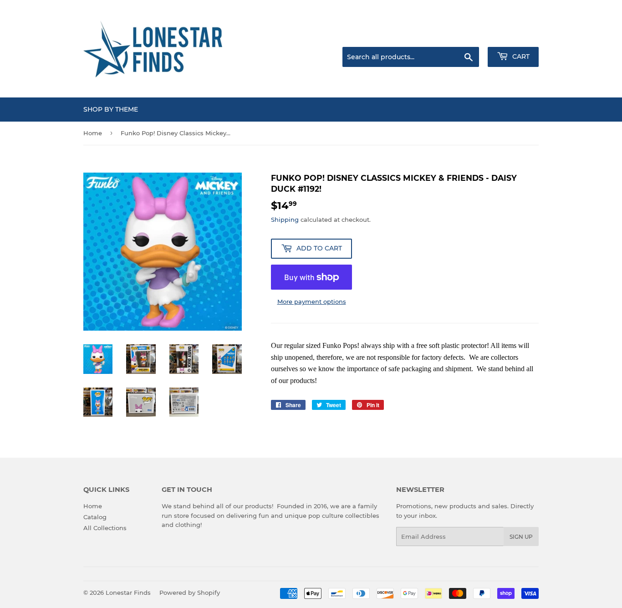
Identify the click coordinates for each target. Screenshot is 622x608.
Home (92, 133)
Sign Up (521, 536)
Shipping (285, 219)
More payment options (311, 301)
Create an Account (514, 35)
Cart (520, 56)
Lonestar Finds (128, 592)
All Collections (105, 527)
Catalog (95, 517)
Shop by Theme (110, 109)
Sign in (467, 35)
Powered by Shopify (189, 592)
